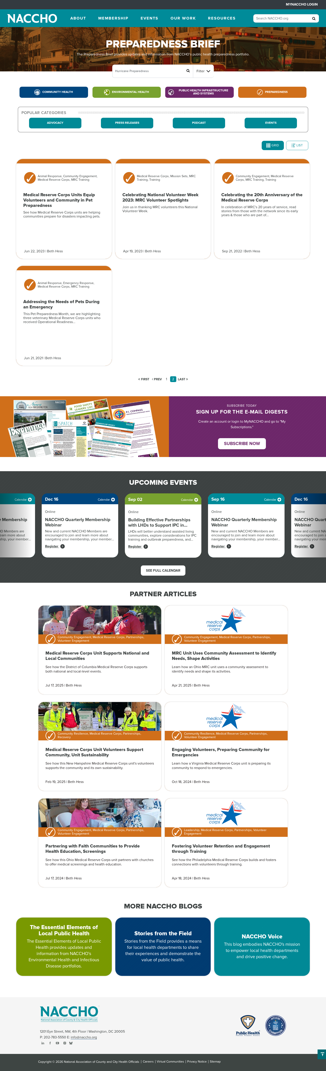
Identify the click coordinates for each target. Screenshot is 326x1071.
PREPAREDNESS (276, 92)
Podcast (199, 123)
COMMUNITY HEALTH (57, 92)
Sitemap (215, 1061)
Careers (148, 1061)
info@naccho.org (84, 1037)
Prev (157, 379)
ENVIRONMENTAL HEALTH (130, 92)
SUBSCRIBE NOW (242, 443)
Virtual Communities (170, 1061)
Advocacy (55, 123)
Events (271, 123)
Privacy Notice (197, 1061)
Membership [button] (113, 18)
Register (52, 546)
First (144, 379)
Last (182, 379)
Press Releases (127, 123)
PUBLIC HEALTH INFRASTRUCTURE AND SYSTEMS (203, 92)
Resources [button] (222, 18)
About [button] (78, 18)
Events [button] (149, 18)
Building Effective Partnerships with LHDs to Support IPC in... (159, 522)
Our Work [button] (183, 18)
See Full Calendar (163, 570)
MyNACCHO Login (302, 4)
